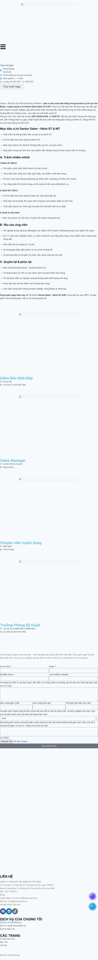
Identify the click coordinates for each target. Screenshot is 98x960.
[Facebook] (3, 911)
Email (52, 666)
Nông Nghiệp (9, 68)
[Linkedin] (9, 911)
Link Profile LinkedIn (58, 674)
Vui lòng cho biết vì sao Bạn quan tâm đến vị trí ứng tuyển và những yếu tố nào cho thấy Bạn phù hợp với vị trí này (48, 684)
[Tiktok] (15, 911)
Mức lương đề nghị (42, 703)
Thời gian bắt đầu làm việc (78, 703)
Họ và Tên (5, 666)
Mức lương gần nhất (9, 703)
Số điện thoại (6, 674)
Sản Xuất (7, 72)
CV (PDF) (4, 738)
